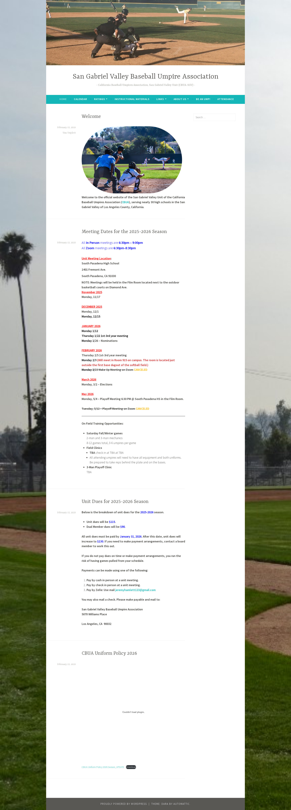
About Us (180, 99)
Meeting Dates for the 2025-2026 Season (124, 232)
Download (131, 767)
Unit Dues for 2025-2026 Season (115, 501)
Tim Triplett (69, 133)
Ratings (99, 99)
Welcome (91, 116)
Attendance (225, 99)
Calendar (80, 99)
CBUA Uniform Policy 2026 (109, 653)
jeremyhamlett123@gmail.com (135, 590)
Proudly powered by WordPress (124, 803)
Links (160, 99)
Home (63, 99)
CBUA (125, 202)
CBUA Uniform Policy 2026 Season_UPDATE (103, 767)
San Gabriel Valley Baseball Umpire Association (145, 77)
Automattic (181, 803)
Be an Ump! (203, 99)
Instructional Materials (132, 99)
